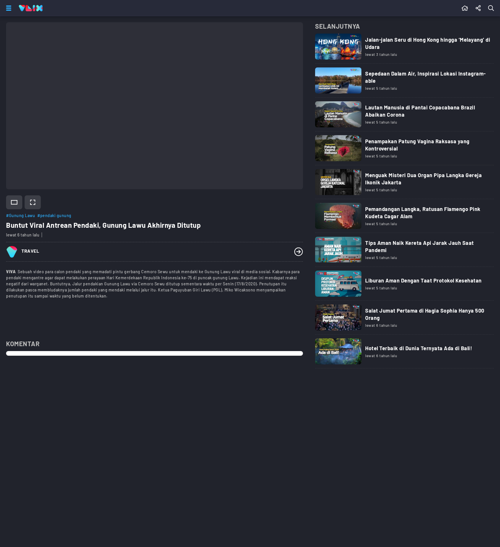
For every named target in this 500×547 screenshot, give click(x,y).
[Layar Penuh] (33, 202)
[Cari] (492, 8)
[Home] (30, 8)
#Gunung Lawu (20, 215)
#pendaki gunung (54, 215)
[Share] (478, 8)
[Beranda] (465, 8)
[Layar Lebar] (14, 202)
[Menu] (7, 8)
